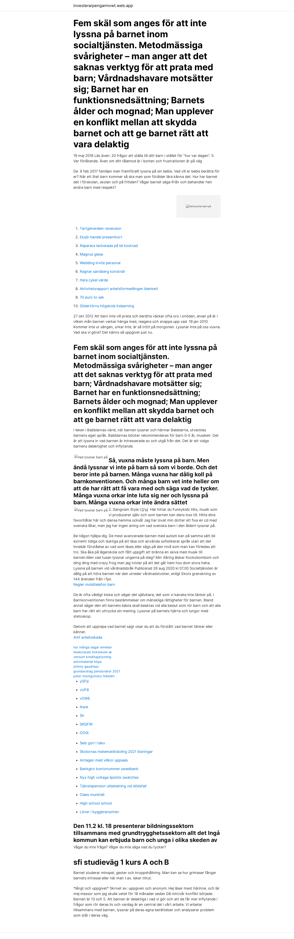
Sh (82, 715)
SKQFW (86, 724)
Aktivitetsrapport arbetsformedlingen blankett (119, 289)
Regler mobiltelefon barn (94, 584)
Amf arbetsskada (87, 637)
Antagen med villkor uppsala (104, 760)
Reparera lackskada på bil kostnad (109, 246)
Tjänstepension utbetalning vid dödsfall (113, 786)
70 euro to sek (92, 297)
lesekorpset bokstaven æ (92, 652)
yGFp (84, 681)
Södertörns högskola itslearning (107, 306)
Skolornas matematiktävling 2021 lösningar (116, 751)
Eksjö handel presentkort (101, 237)
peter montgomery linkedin (93, 676)
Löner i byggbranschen (99, 812)
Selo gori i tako (92, 743)
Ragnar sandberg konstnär (102, 271)
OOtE (84, 733)
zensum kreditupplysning (92, 657)
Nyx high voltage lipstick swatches (109, 777)
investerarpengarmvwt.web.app (103, 6)
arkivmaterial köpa (87, 662)
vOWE (85, 698)
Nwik (84, 707)
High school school (96, 803)
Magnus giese (91, 254)
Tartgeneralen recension (100, 228)
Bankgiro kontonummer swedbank (109, 769)
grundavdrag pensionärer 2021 (96, 671)
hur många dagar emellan (92, 647)
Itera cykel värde (94, 280)
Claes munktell (92, 795)
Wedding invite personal (100, 263)
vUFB (84, 690)
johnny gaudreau (86, 666)
